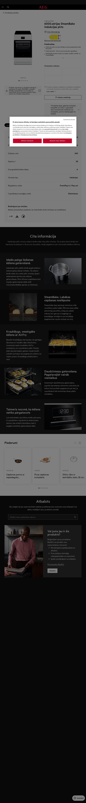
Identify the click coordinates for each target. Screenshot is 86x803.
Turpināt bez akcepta (69, 119)
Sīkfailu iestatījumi (27, 140)
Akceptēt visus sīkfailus (57, 140)
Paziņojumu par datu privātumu (29, 135)
